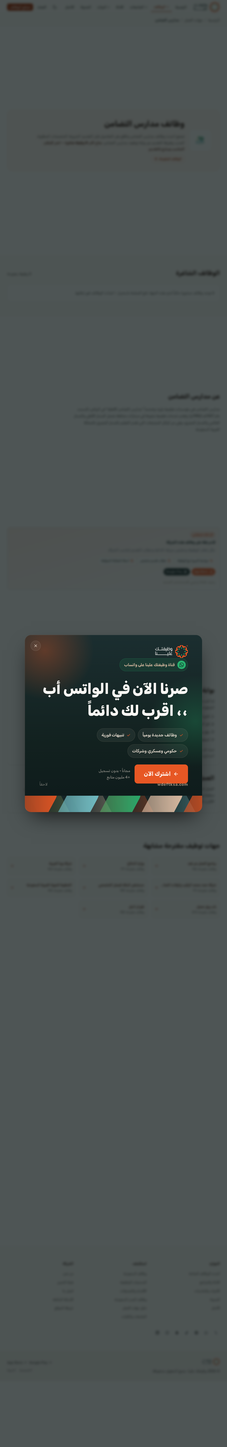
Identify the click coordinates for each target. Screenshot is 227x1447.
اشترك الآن (157, 773)
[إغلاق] (36, 646)
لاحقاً (43, 784)
